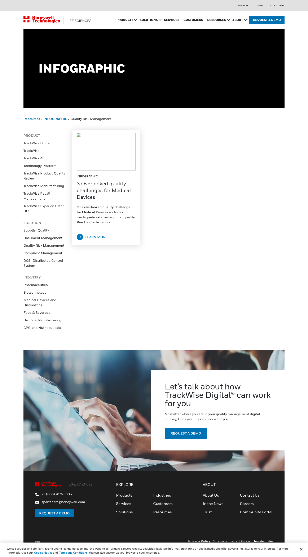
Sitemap (220, 541)
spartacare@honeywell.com (63, 502)
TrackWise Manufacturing (43, 186)
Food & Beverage (36, 312)
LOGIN (259, 5)
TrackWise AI (33, 158)
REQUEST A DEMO (186, 433)
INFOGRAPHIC (55, 119)
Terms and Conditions (73, 552)
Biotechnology (34, 292)
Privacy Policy (199, 541)
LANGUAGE (277, 5)
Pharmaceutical (36, 285)
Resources (31, 119)
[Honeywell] (57, 20)
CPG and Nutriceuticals (42, 327)
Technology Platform (40, 166)
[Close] (301, 549)
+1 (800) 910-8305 (56, 494)
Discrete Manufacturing (42, 320)
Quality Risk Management (43, 245)
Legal (233, 541)
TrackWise (31, 150)
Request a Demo (54, 513)
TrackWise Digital (37, 143)
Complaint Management (42, 253)
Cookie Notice (43, 552)
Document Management (42, 238)
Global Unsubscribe (257, 541)
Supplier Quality (36, 230)
